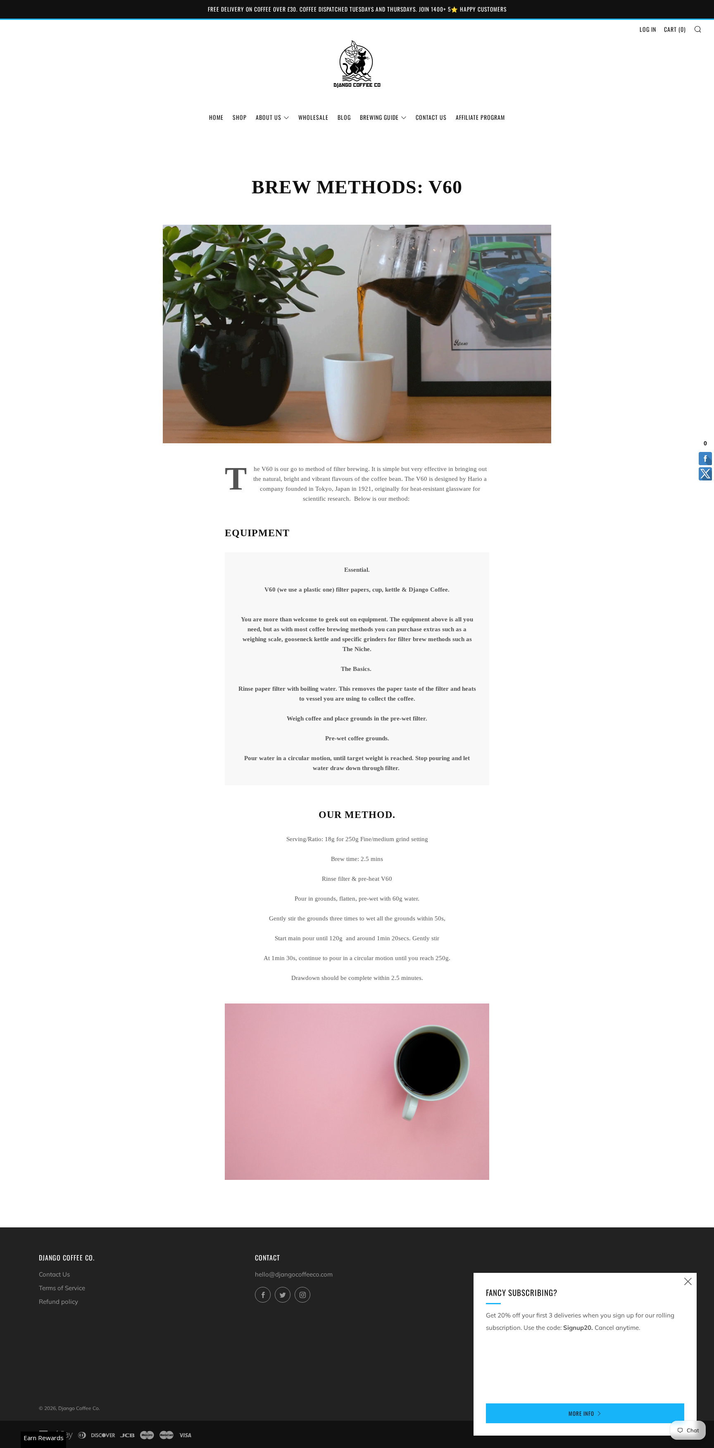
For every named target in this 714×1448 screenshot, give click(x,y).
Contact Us (431, 117)
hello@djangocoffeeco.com (294, 1274)
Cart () (675, 29)
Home (216, 117)
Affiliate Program (480, 117)
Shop (240, 117)
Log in (648, 29)
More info (581, 1413)
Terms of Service (62, 1288)
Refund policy (58, 1301)
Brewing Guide (379, 117)
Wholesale (313, 117)
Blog (344, 117)
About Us (268, 117)
